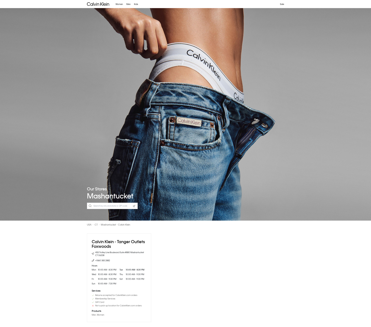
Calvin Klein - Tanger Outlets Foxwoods (118, 244)
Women (119, 4)
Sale (282, 4)
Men (128, 4)
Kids (136, 4)
